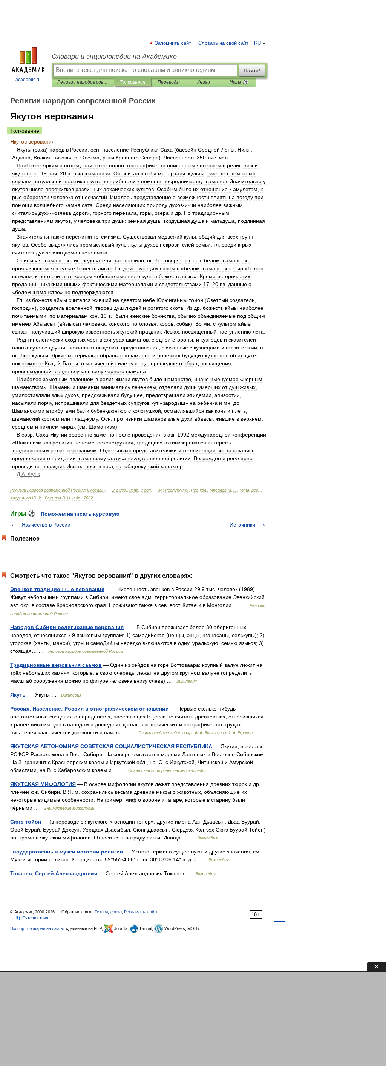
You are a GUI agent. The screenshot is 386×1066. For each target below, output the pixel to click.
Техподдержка (108, 912)
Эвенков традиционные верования (57, 589)
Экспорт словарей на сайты (37, 928)
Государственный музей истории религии (66, 852)
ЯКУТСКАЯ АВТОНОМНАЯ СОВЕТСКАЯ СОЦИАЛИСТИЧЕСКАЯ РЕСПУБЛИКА (111, 746)
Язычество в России (45, 525)
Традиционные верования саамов (56, 665)
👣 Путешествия (32, 918)
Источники (242, 525)
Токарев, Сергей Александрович (53, 873)
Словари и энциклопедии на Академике (114, 56)
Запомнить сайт (173, 43)
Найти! (252, 70)
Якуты (18, 695)
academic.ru (28, 79)
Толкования (132, 82)
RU (257, 43)
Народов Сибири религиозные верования (67, 627)
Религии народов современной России (82, 82)
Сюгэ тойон (25, 822)
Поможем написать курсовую (80, 514)
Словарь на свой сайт (223, 43)
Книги (203, 82)
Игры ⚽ (239, 82)
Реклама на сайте (141, 912)
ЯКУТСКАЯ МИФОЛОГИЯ (43, 784)
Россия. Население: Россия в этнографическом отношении (89, 709)
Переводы (169, 82)
